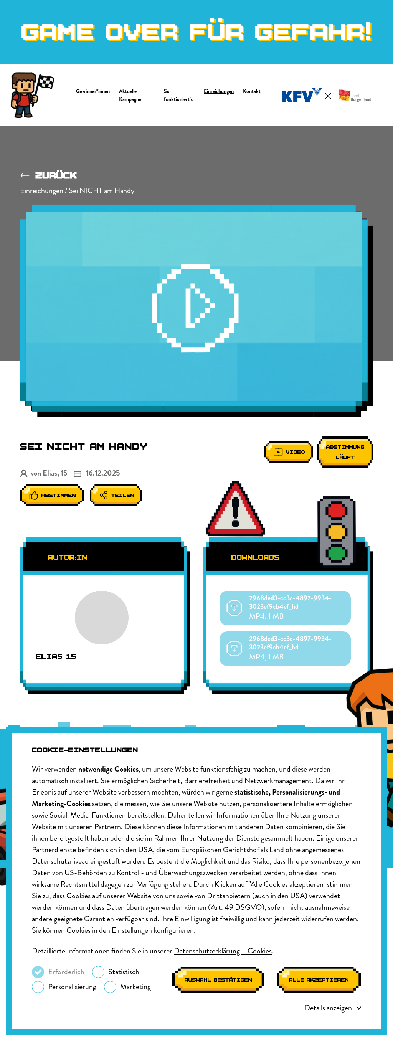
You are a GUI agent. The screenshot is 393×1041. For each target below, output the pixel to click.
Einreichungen (219, 91)
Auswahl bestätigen (218, 980)
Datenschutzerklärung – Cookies (223, 951)
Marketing (135, 986)
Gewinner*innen (93, 91)
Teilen (122, 495)
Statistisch (123, 971)
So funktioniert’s (178, 95)
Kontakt (252, 91)
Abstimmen (58, 495)
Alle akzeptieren (319, 980)
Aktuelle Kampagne (130, 95)
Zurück (56, 175)
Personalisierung (72, 986)
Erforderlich (66, 971)
